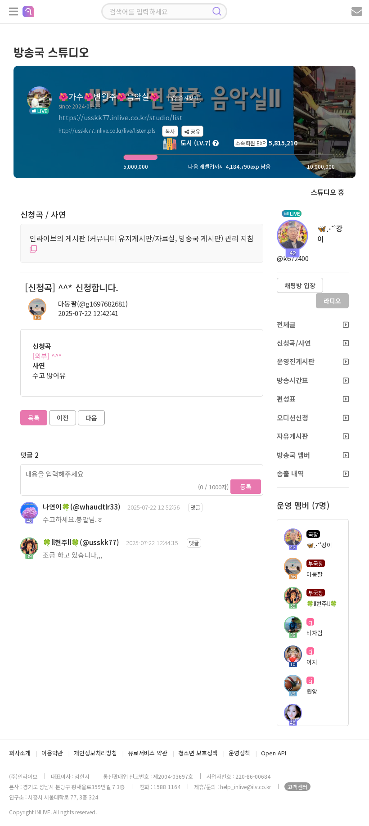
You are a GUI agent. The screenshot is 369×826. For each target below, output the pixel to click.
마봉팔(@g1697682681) (93, 303)
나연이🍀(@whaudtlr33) (82, 506)
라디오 (332, 300)
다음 (91, 417)
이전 (62, 417)
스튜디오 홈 (327, 192)
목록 (34, 417)
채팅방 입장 (299, 285)
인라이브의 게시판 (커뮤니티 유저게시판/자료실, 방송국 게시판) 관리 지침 (142, 238)
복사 (170, 131)
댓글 (195, 507)
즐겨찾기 (187, 97)
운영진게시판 (296, 361)
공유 (194, 131)
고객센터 (297, 786)
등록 (246, 486)
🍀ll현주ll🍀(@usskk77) (81, 542)
